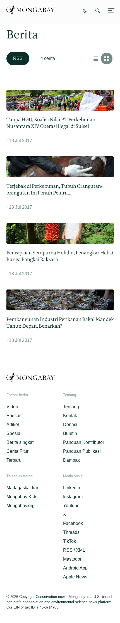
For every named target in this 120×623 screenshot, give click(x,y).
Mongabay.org (20, 505)
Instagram (73, 496)
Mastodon (73, 559)
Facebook (73, 523)
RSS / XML (74, 550)
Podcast (14, 415)
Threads (71, 532)
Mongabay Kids (21, 496)
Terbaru (13, 460)
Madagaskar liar (22, 487)
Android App (75, 568)
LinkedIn (71, 487)
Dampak (71, 460)
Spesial (13, 433)
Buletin (70, 433)
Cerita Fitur (17, 451)
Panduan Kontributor (83, 442)
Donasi (70, 424)
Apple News (75, 577)
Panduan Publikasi (82, 451)
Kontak (70, 415)
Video (12, 406)
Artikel (12, 424)
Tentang (71, 406)
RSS (18, 58)
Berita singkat (19, 442)
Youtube (71, 505)
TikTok (69, 541)
